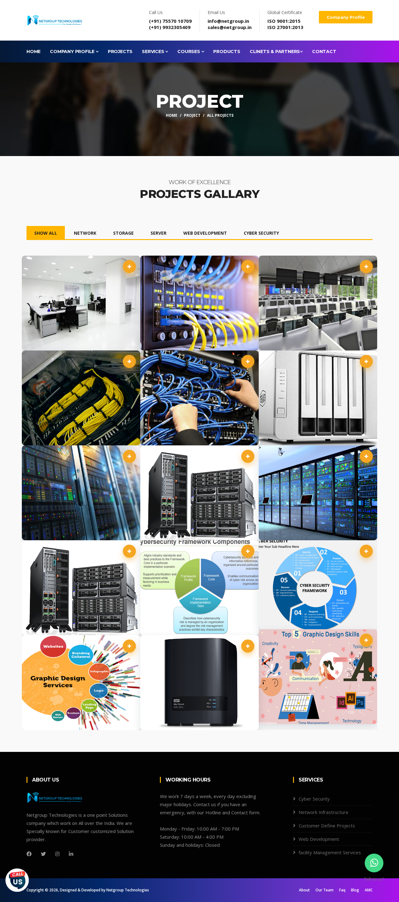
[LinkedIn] (71, 854)
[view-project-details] (129, 266)
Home (33, 51)
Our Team (324, 890)
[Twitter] (43, 854)
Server (158, 233)
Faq (342, 890)
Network (85, 233)
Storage (123, 233)
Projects (120, 51)
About (304, 890)
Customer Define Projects (327, 825)
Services (153, 51)
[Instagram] (57, 854)
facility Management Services (330, 852)
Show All (45, 233)
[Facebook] (29, 854)
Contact (324, 51)
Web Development (205, 233)
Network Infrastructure (324, 812)
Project (192, 115)
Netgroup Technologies (127, 890)
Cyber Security (261, 233)
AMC (369, 890)
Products (226, 51)
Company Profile (346, 17)
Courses (189, 51)
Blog (355, 890)
